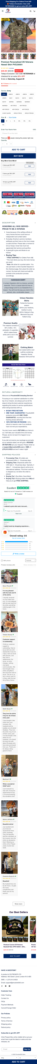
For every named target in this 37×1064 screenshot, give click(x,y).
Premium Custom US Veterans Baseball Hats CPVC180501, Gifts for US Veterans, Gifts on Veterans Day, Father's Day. (14, 946)
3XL (24, 121)
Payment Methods (7, 1005)
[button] (5, 532)
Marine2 (19, 102)
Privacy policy (6, 1018)
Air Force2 (23, 105)
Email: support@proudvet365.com (12, 983)
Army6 (4, 98)
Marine (11, 102)
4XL (30, 121)
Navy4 (31, 98)
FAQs (3, 1001)
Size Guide (12, 117)
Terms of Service (6, 1021)
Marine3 (27, 102)
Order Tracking (6, 995)
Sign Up (27, 1049)
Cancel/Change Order (8, 1008)
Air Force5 (25, 109)
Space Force (18, 113)
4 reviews (11, 68)
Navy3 (24, 98)
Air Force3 (5, 109)
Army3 (18, 94)
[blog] (10, 986)
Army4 (25, 94)
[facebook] (2, 986)
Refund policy (5, 1027)
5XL (3, 124)
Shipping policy (6, 1024)
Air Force (14, 105)
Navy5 (4, 102)
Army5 (32, 94)
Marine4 (4, 105)
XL (14, 121)
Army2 (11, 94)
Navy (10, 98)
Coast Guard (6, 113)
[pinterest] (6, 986)
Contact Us (5, 998)
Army (9, 91)
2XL (19, 121)
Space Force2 (29, 113)
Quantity (4, 140)
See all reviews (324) (18, 538)
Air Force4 (15, 109)
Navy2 (17, 98)
